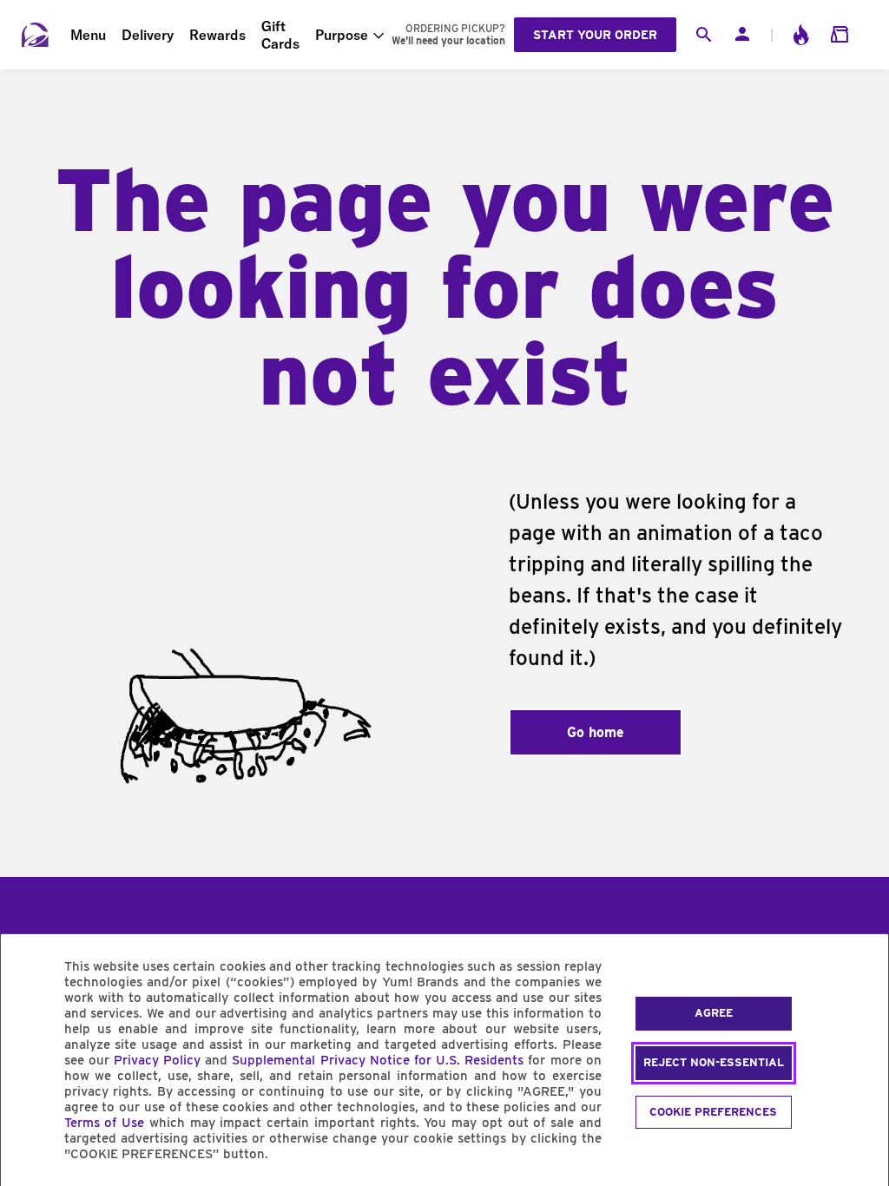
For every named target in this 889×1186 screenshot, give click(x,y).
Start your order (595, 35)
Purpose (341, 34)
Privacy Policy (157, 1060)
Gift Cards (280, 34)
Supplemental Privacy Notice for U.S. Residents (378, 1060)
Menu (88, 34)
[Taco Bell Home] (35, 35)
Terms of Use (104, 1122)
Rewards (217, 34)
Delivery (148, 34)
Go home (595, 732)
